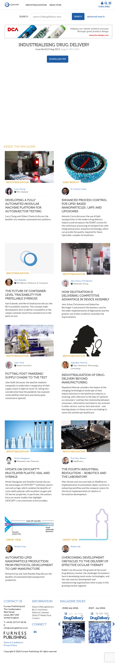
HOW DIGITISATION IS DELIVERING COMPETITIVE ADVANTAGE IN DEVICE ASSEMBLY (85, 295)
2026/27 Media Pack (41, 615)
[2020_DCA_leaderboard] (58, 38)
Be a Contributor (40, 609)
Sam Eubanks (20, 280)
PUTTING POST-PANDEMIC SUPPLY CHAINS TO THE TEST (26, 375)
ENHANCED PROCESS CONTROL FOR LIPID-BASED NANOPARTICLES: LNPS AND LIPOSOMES (84, 205)
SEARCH (23, 16)
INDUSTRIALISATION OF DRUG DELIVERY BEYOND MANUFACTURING (83, 378)
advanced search (96, 16)
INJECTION (55, 5)
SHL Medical (22, 192)
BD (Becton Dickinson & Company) (32, 283)
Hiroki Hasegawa (21, 458)
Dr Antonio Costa (78, 189)
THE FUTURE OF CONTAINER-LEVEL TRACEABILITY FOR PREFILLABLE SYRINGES (26, 294)
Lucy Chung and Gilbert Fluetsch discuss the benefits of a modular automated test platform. (28, 218)
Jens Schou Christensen (81, 281)
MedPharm (78, 461)
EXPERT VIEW (13, 539)
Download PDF (57, 59)
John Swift (19, 363)
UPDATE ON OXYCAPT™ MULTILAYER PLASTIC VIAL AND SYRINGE (27, 473)
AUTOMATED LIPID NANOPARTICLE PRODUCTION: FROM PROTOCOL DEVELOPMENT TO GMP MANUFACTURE (29, 563)
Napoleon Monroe (79, 363)
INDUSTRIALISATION (36, 5)
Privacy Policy (10, 645)
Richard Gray (20, 546)
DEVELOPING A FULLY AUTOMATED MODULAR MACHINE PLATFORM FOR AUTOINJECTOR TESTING (23, 205)
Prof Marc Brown (78, 458)
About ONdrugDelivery (43, 606)
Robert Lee (75, 546)
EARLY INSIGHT (71, 182)
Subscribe (104, 6)
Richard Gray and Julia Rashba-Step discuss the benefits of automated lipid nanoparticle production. (28, 576)
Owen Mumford (24, 365)
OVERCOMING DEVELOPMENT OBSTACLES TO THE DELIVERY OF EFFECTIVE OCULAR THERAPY (85, 561)
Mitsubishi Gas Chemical (28, 461)
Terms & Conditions (13, 642)
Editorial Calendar (40, 612)
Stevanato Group (80, 284)
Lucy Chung (19, 189)
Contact (36, 618)
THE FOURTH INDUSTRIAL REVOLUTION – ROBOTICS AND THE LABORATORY (84, 473)
